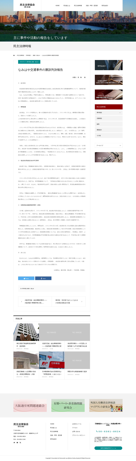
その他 (51, 348)
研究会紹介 (105, 5)
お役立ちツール (76, 424)
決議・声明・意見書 (92, 5)
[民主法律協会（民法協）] (27, 5)
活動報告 (99, 118)
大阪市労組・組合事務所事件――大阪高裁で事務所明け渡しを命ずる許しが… (51, 346)
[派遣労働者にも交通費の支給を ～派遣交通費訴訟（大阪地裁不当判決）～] (26, 360)
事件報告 (29, 61)
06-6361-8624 (21, 436)
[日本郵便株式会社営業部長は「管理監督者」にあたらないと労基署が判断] (51, 360)
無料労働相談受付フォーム (108, 448)
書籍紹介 (99, 130)
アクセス (74, 427)
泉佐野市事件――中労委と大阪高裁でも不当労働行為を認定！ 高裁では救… (77, 346)
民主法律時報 (78, 5)
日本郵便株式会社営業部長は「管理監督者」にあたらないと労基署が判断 (51, 374)
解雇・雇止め (35, 61)
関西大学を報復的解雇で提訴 (77, 371)
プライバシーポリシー (78, 435)
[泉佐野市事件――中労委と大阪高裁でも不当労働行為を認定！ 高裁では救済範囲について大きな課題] (77, 332)
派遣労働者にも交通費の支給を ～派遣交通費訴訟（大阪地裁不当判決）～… (26, 374)
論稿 (98, 124)
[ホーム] (14, 55)
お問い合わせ (76, 431)
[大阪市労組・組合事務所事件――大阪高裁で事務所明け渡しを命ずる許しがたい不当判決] (51, 332)
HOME (57, 5)
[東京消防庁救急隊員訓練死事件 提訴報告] (26, 332)
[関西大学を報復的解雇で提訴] (77, 360)
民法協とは (67, 5)
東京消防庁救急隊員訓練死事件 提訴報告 (26, 345)
